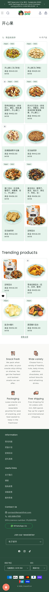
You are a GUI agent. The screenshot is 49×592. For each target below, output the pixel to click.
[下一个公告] (44, 4)
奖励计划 (8, 447)
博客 (7, 480)
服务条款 (8, 498)
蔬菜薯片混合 (33, 325)
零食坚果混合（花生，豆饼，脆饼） (35, 285)
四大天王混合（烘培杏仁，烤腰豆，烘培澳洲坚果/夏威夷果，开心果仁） (36, 109)
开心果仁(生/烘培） (13, 68)
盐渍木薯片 (9, 325)
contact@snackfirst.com (19, 512)
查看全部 (24, 337)
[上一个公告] (4, 4)
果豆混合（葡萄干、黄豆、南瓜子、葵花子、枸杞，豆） (36, 190)
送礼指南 (8, 459)
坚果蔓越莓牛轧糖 (12, 150)
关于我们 (8, 475)
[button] (8, 13)
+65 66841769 (14, 516)
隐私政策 (8, 486)
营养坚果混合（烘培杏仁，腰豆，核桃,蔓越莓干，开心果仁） (13, 107)
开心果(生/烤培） (35, 68)
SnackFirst (27, 586)
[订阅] (40, 542)
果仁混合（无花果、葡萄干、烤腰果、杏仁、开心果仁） (13, 190)
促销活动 (8, 453)
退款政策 (8, 492)
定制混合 (31, 230)
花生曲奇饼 (32, 150)
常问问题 (8, 441)
